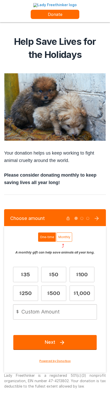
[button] (25, 274)
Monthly (64, 237)
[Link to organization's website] (55, 5)
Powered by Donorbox (55, 361)
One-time (47, 237)
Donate (55, 14)
